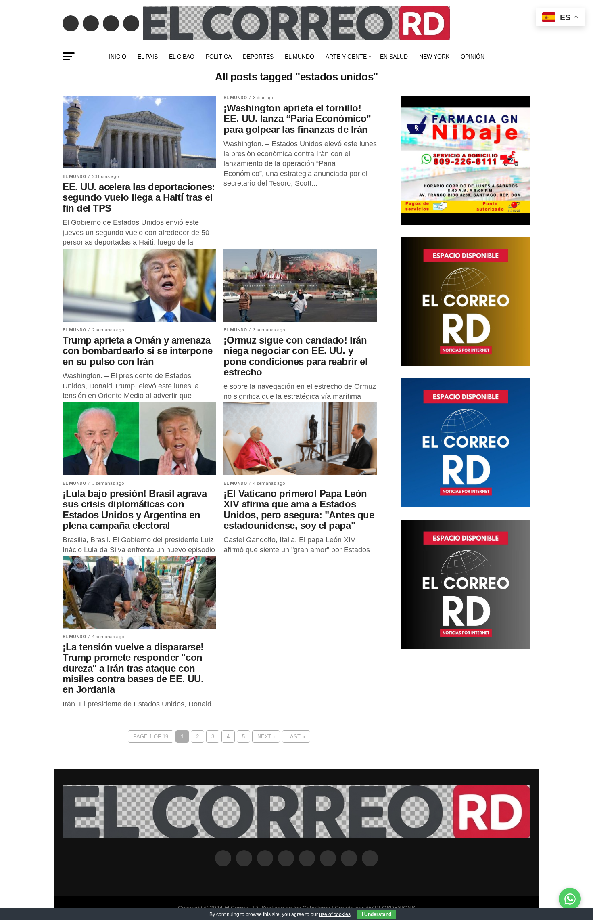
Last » (296, 736)
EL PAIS (148, 56)
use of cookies (335, 914)
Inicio (117, 56)
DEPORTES (258, 56)
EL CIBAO (181, 56)
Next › (266, 736)
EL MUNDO (299, 56)
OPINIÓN (472, 56)
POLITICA (219, 56)
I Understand (376, 914)
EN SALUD (394, 56)
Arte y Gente (346, 56)
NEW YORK (434, 56)
